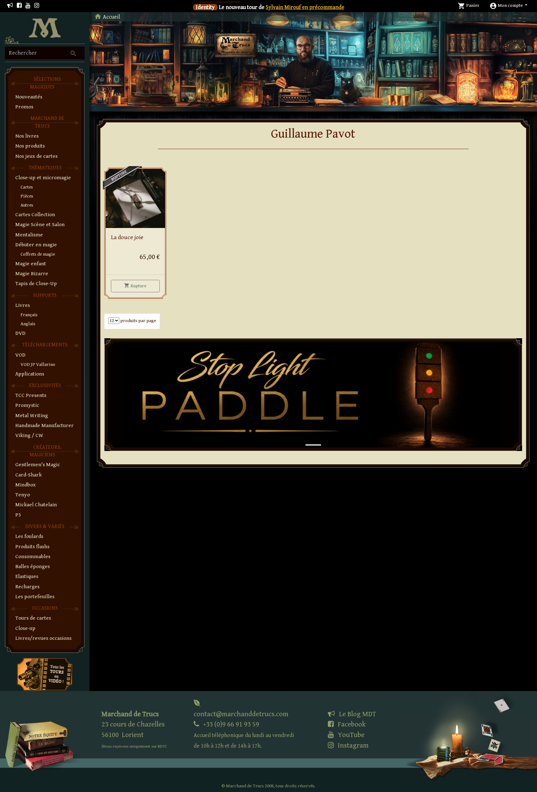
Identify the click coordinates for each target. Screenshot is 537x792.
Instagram (352, 745)
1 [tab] (308, 438)
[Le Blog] (10, 5)
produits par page (137, 320)
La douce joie (127, 237)
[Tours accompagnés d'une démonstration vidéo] (45, 673)
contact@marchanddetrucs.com (241, 714)
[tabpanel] (313, 394)
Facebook (351, 724)
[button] (508, 5)
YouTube (350, 735)
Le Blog (356, 714)
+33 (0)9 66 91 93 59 (244, 734)
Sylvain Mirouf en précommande (305, 7)
